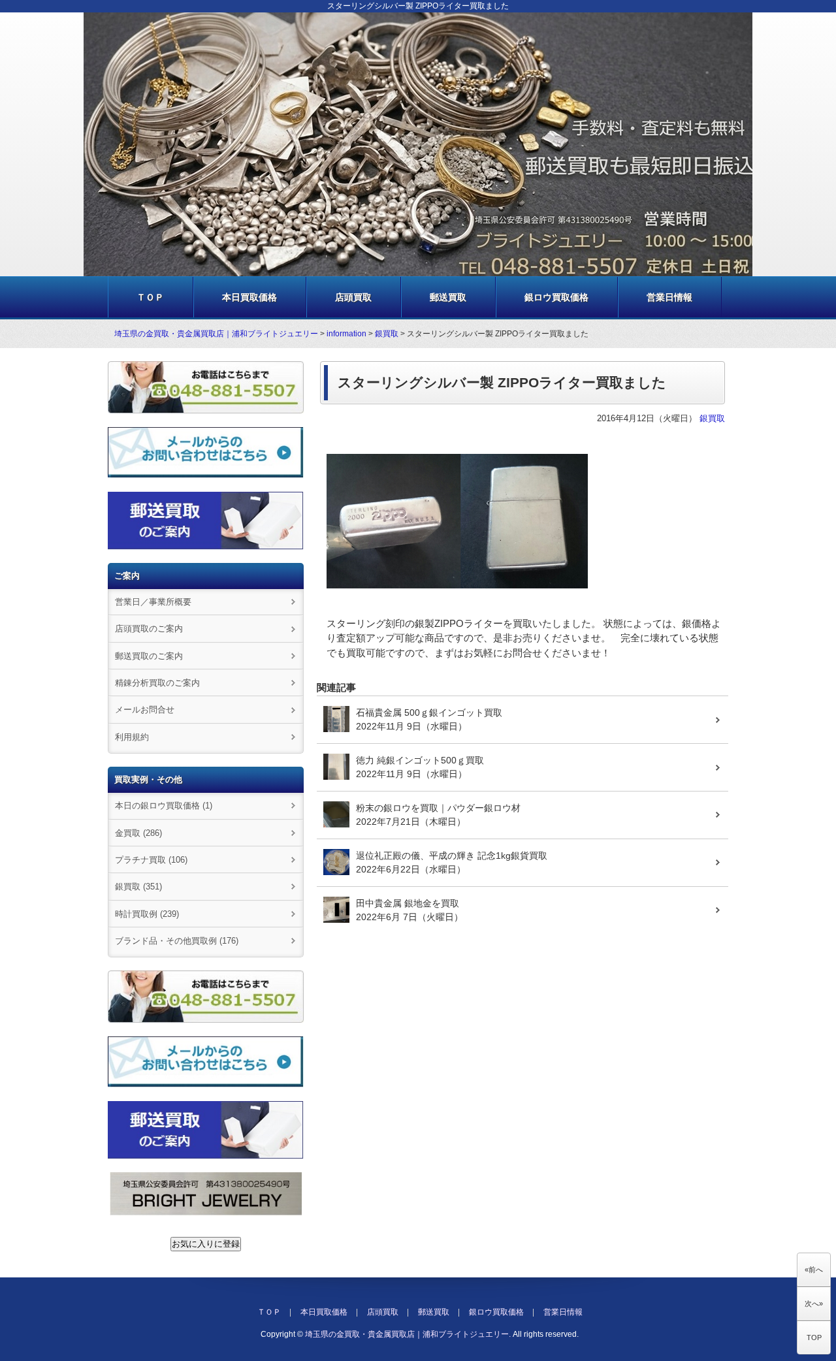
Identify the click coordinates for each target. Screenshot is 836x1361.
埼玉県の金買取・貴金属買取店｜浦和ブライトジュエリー (216, 333)
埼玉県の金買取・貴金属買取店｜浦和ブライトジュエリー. (408, 1334)
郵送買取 (448, 297)
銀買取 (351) (138, 886)
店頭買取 (353, 297)
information (346, 333)
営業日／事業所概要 (153, 602)
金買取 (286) (138, 833)
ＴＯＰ (150, 297)
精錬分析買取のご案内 (157, 683)
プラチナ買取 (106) (151, 860)
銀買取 (386, 333)
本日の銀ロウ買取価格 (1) (163, 805)
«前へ (814, 1269)
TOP (814, 1337)
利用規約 (132, 737)
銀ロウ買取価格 (556, 297)
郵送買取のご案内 (149, 656)
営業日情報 (669, 297)
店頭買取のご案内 (149, 628)
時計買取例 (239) (147, 914)
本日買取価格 (249, 297)
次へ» (814, 1303)
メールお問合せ (144, 709)
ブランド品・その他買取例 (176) (176, 941)
